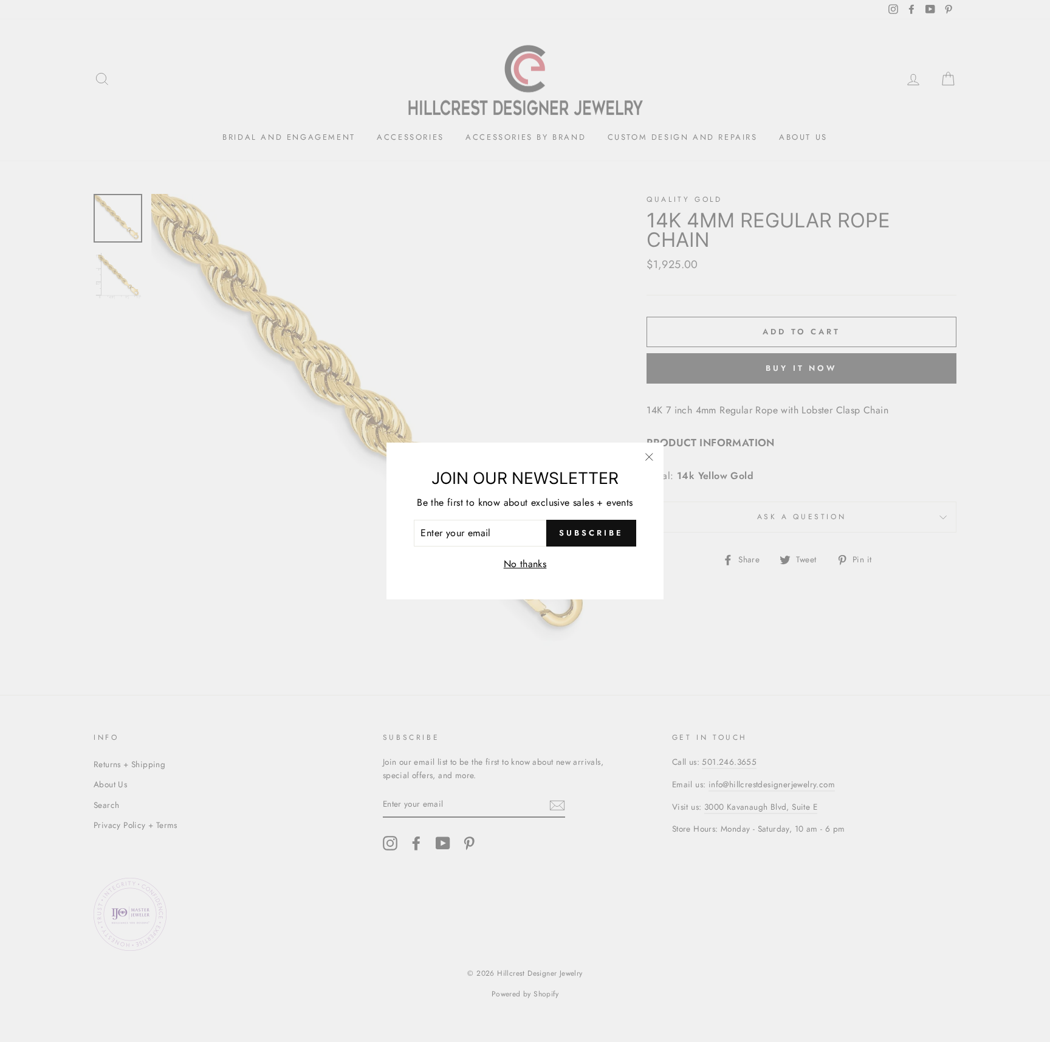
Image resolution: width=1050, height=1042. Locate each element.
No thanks (525, 564)
